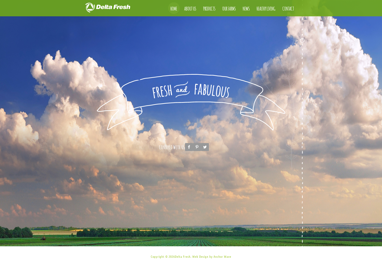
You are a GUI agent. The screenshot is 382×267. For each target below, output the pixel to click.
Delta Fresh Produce (112, 8)
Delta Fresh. (183, 256)
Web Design (200, 256)
